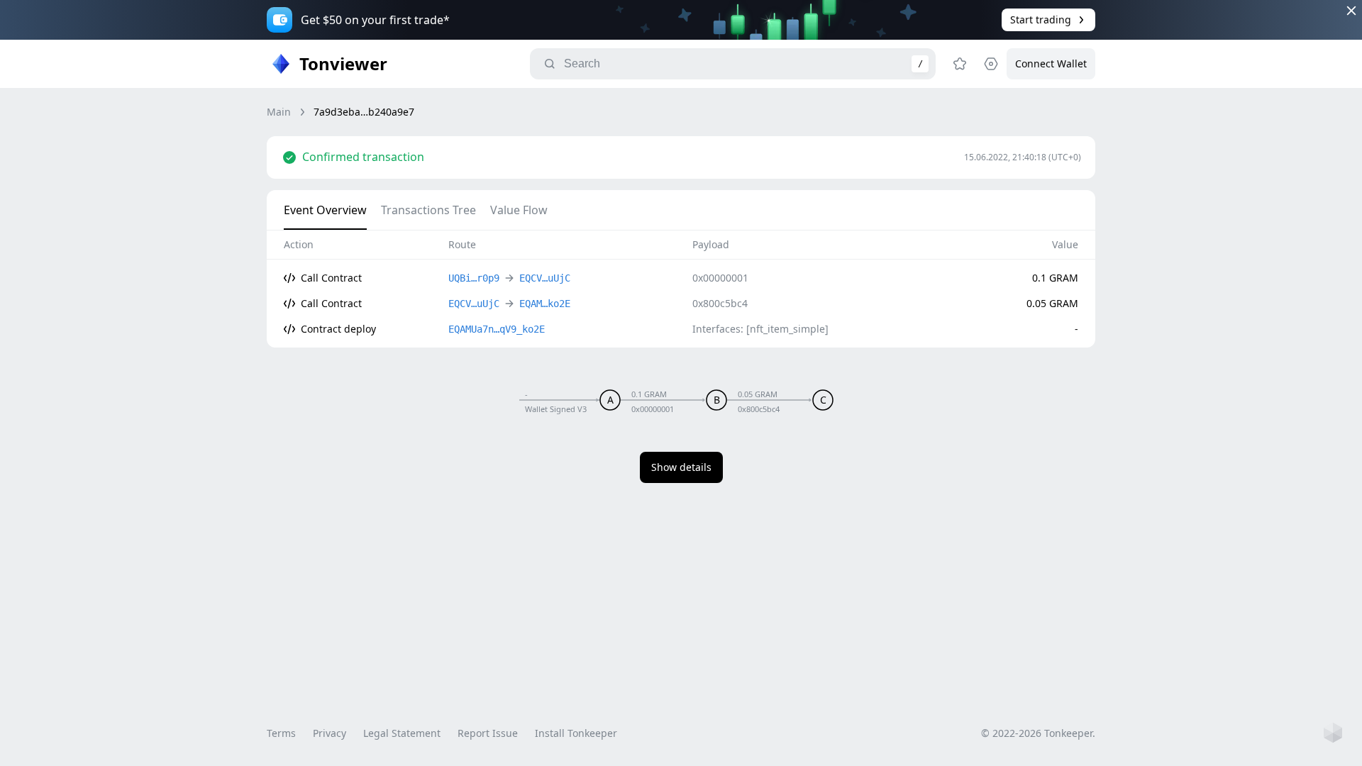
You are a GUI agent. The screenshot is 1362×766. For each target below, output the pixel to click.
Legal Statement (402, 733)
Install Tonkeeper (576, 733)
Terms (281, 733)
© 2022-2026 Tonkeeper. (1038, 733)
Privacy (329, 733)
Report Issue (488, 733)
